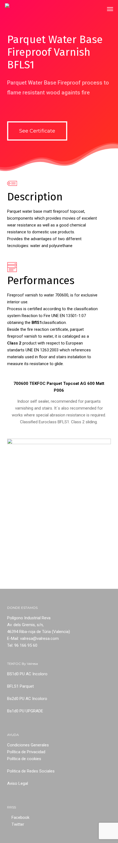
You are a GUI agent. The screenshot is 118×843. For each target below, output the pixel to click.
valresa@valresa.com (39, 638)
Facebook (20, 817)
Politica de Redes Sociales (31, 771)
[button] (110, 9)
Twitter (18, 824)
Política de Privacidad (26, 751)
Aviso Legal (17, 783)
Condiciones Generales (28, 745)
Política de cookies (24, 758)
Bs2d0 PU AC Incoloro (27, 698)
